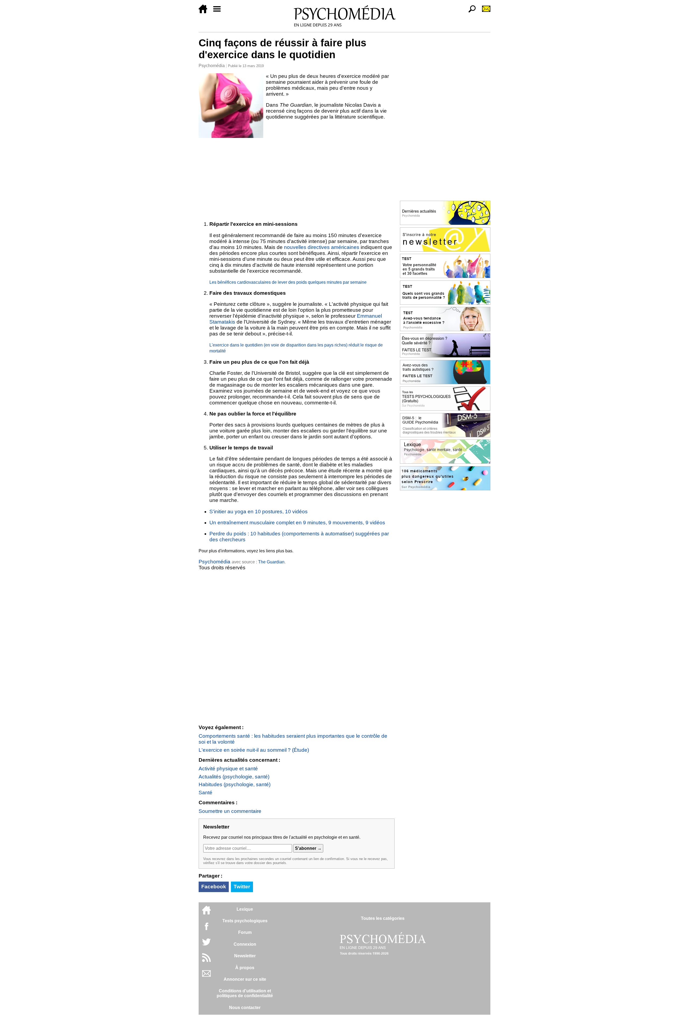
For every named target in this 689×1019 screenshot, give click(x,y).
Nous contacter (245, 1007)
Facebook (213, 886)
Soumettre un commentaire (230, 811)
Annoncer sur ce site (245, 979)
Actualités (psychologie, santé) (234, 776)
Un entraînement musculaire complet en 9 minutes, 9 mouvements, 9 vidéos (297, 522)
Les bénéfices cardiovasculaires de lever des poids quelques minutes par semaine (288, 282)
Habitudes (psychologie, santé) (234, 784)
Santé (205, 792)
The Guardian (271, 562)
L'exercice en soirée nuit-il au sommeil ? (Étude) (254, 750)
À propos (244, 967)
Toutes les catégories (383, 918)
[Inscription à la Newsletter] (483, 11)
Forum (245, 932)
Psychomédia (212, 65)
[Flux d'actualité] (206, 960)
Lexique (245, 909)
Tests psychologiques (245, 921)
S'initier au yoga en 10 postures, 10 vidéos (258, 511)
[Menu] (219, 11)
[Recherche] (469, 11)
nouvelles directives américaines (321, 247)
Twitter (242, 886)
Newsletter (245, 956)
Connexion (245, 944)
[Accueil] (205, 11)
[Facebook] (206, 929)
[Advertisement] (297, 178)
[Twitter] (206, 944)
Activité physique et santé (228, 768)
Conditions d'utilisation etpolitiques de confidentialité (245, 993)
